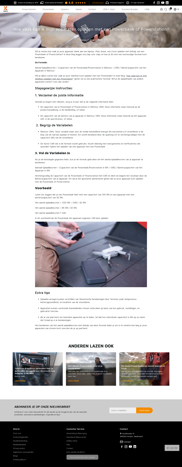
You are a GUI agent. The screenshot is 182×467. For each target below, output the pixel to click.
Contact (69, 448)
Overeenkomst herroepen (82, 457)
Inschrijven (144, 410)
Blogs (15, 456)
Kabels (79, 9)
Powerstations (29, 9)
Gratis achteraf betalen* (54, 3)
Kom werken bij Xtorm (75, 452)
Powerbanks (48, 9)
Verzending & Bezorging (76, 433)
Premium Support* (117, 3)
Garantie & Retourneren (76, 437)
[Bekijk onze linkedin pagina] (134, 447)
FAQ (68, 444)
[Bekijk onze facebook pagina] (121, 447)
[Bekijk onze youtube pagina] (130, 447)
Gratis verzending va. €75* (28, 3)
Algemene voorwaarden (23, 452)
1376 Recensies (98, 3)
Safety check (71, 441)
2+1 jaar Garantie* (138, 3)
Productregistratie (20, 437)
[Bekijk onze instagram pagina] (126, 447)
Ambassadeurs (19, 459)
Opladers (65, 9)
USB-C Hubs (109, 9)
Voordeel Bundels (130, 9)
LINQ (147, 9)
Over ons (17, 433)
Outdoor (92, 9)
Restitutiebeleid (19, 444)
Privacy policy (19, 448)
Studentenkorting (20, 441)
